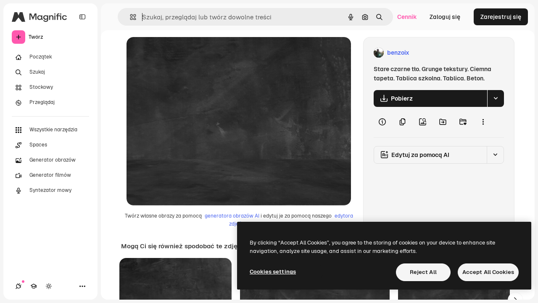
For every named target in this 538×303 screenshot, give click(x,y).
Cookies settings (273, 271)
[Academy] (33, 286)
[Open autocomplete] (129, 17)
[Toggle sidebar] (82, 17)
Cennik (407, 17)
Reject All (423, 272)
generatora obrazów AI (232, 216)
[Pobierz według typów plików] (495, 98)
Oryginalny (184, 53)
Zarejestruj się (500, 17)
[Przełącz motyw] (48, 286)
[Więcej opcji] (483, 122)
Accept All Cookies (488, 272)
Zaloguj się (445, 17)
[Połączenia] (18, 286)
